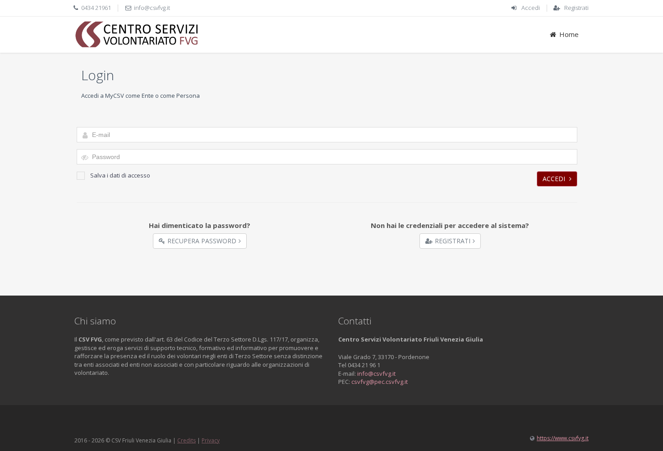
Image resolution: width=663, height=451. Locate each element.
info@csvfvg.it (152, 8)
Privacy (211, 440)
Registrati (576, 8)
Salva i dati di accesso (120, 175)
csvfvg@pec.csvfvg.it (379, 382)
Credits (186, 440)
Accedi (530, 8)
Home (569, 34)
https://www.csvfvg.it (563, 438)
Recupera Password (201, 241)
